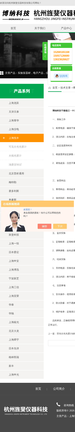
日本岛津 (14, 348)
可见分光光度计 (18, 146)
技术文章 (65, 87)
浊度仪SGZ (15, 164)
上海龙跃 (14, 102)
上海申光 (14, 374)
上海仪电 (14, 129)
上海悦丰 (14, 137)
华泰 (11, 304)
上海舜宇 (14, 339)
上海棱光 (14, 322)
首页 (13, 28)
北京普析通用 (16, 173)
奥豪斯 (12, 199)
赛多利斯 (14, 190)
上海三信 (14, 287)
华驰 (11, 313)
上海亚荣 (14, 295)
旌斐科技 (14, 234)
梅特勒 (12, 182)
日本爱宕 (14, 252)
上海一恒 (14, 243)
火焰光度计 (15, 155)
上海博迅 (14, 269)
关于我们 (39, 28)
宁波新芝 (14, 278)
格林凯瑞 (14, 357)
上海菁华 (14, 120)
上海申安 (14, 260)
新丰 (11, 365)
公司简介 (59, 388)
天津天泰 (14, 111)
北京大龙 (14, 330)
